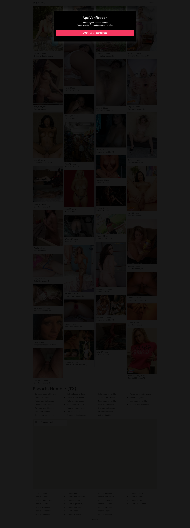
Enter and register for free (95, 33)
